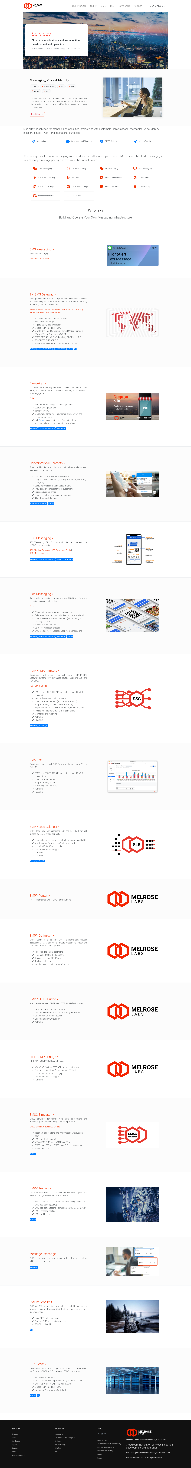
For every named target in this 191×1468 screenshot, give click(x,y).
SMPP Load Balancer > (45, 827)
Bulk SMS (58, 1448)
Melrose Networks (18, 1455)
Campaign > (38, 383)
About (14, 1452)
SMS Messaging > (42, 249)
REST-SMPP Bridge (38, 686)
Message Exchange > (44, 1254)
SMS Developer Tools (39, 258)
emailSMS (56, 312)
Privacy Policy (102, 1440)
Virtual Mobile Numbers (40, 312)
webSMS (56, 309)
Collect (33, 398)
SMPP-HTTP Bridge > (44, 999)
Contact (15, 1448)
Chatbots (58, 1441)
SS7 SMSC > (38, 1364)
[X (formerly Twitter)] (98, 1434)
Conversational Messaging (65, 1438)
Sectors (14, 1438)
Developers (16, 1441)
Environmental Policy (105, 1451)
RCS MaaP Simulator (39, 553)
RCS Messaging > (41, 538)
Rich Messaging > (41, 594)
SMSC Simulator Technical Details (45, 1127)
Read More (36, 114)
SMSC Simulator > (42, 1114)
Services (15, 1434)
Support (15, 1445)
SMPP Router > (40, 895)
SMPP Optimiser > (42, 935)
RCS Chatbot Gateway (40, 550)
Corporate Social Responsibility (109, 1444)
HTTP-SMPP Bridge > (44, 1057)
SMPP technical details (40, 309)
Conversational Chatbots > (47, 463)
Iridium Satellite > (41, 1302)
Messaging (59, 1434)
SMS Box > (37, 760)
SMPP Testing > (40, 1188)
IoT (56, 1452)
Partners (100, 1458)
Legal (99, 1454)
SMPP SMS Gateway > (44, 671)
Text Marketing (60, 1445)
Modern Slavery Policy (105, 1447)
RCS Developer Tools (61, 550)
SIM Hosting (77, 309)
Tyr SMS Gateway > (43, 294)
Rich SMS (65, 309)
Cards (32, 606)
